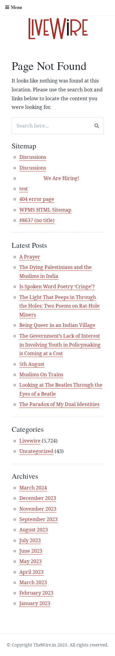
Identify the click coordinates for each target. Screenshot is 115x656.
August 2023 (33, 529)
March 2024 (33, 487)
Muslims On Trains (41, 374)
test (23, 188)
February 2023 (36, 592)
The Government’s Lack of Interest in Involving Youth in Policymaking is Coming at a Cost (60, 344)
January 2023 (34, 603)
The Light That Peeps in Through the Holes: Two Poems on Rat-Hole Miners (59, 306)
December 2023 (37, 498)
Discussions (32, 157)
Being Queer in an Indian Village (57, 325)
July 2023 (30, 540)
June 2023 (30, 550)
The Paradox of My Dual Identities (59, 404)
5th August (31, 364)
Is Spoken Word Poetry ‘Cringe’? (57, 286)
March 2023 (33, 582)
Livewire (29, 440)
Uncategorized (36, 451)
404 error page (36, 199)
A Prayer (29, 256)
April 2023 (31, 572)
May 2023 (30, 561)
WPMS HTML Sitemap (45, 209)
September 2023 (38, 519)
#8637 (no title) (37, 220)
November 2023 (37, 508)
